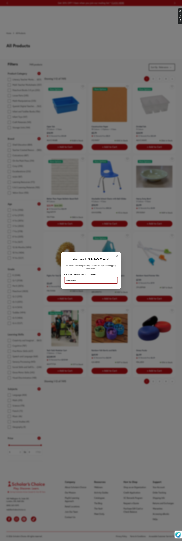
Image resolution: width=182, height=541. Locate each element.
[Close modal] (117, 255)
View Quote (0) (180, 16)
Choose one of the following (80, 274)
